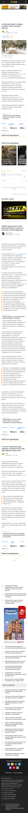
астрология (5, 541)
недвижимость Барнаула (21, 428)
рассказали (15, 523)
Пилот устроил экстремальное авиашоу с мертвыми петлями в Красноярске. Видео (14, 724)
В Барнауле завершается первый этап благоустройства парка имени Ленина (15, 691)
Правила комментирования (11, 806)
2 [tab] (10, 221)
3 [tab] (13, 221)
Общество (7, 32)
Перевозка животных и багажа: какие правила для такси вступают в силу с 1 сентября (14, 212)
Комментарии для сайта (19, 194)
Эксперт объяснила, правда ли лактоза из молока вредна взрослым (15, 647)
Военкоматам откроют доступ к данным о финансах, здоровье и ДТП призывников (15, 737)
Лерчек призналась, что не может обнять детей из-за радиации (14, 749)
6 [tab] (20, 221)
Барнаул (12, 427)
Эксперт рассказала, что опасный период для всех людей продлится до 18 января (14, 535)
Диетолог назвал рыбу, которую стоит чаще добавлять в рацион (15, 657)
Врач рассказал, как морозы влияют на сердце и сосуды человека (12, 117)
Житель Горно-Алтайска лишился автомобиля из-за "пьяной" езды (14, 679)
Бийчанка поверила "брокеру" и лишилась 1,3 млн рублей (14, 713)
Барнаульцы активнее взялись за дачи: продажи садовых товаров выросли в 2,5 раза (14, 730)
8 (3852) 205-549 (7, 796)
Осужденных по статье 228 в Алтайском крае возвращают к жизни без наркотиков (15, 674)
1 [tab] (8, 221)
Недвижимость (8, 234)
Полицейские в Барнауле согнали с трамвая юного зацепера (15, 754)
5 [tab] (17, 221)
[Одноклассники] (11, 36)
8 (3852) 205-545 (7, 794)
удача (22, 541)
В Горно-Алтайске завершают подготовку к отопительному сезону (15, 718)
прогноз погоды (21, 124)
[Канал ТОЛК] (22, 128)
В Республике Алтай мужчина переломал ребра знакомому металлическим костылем (13, 667)
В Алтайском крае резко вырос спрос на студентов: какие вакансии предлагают (15, 743)
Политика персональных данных (12, 804)
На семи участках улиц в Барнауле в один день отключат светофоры (15, 697)
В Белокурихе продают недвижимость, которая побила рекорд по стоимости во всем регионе (14, 588)
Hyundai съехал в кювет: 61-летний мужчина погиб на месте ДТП (15, 652)
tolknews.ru (8, 778)
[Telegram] (3, 36)
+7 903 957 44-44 (7, 790)
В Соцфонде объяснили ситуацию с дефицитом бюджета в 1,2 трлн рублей (15, 702)
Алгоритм (4, 427)
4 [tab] (15, 221)
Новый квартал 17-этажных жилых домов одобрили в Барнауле (13, 317)
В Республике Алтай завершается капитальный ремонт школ (14, 708)
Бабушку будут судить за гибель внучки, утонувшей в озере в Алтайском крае (14, 601)
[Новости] (13, 128)
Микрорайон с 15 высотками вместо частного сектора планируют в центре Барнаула (12, 420)
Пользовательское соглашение (12, 805)
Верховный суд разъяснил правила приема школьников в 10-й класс (15, 662)
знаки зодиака (12, 542)
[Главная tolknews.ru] (14, 2)
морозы (4, 123)
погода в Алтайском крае (11, 124)
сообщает (4, 78)
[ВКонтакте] (7, 36)
